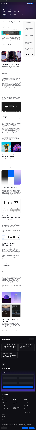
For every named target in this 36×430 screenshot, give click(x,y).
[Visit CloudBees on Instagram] (4, 397)
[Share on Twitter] (30, 54)
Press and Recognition (5, 417)
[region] (18, 426)
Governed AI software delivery (16, 403)
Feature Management (5, 405)
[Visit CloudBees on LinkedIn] (9, 397)
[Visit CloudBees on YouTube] (6, 397)
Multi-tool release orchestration (15, 405)
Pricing (3, 422)
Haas (13, 190)
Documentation (26, 407)
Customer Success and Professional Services (27, 410)
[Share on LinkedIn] (26, 54)
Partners (3, 419)
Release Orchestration (5, 408)
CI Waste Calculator (27, 412)
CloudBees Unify (4, 401)
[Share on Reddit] (32, 54)
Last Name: (5, 380)
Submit (18, 387)
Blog (24, 401)
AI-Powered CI (15, 401)
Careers (3, 420)
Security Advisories (27, 405)
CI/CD (3, 402)
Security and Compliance (5, 404)
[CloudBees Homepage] (5, 394)
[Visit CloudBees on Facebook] (2, 397)
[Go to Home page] (4, 3)
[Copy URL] (24, 54)
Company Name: (21, 380)
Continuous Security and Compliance (16, 408)
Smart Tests (3, 407)
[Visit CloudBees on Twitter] (8, 397)
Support (25, 408)
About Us (3, 416)
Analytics (3, 410)
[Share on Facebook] (28, 54)
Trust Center (26, 404)
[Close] (34, 424)
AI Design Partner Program (28, 402)
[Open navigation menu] (34, 3)
